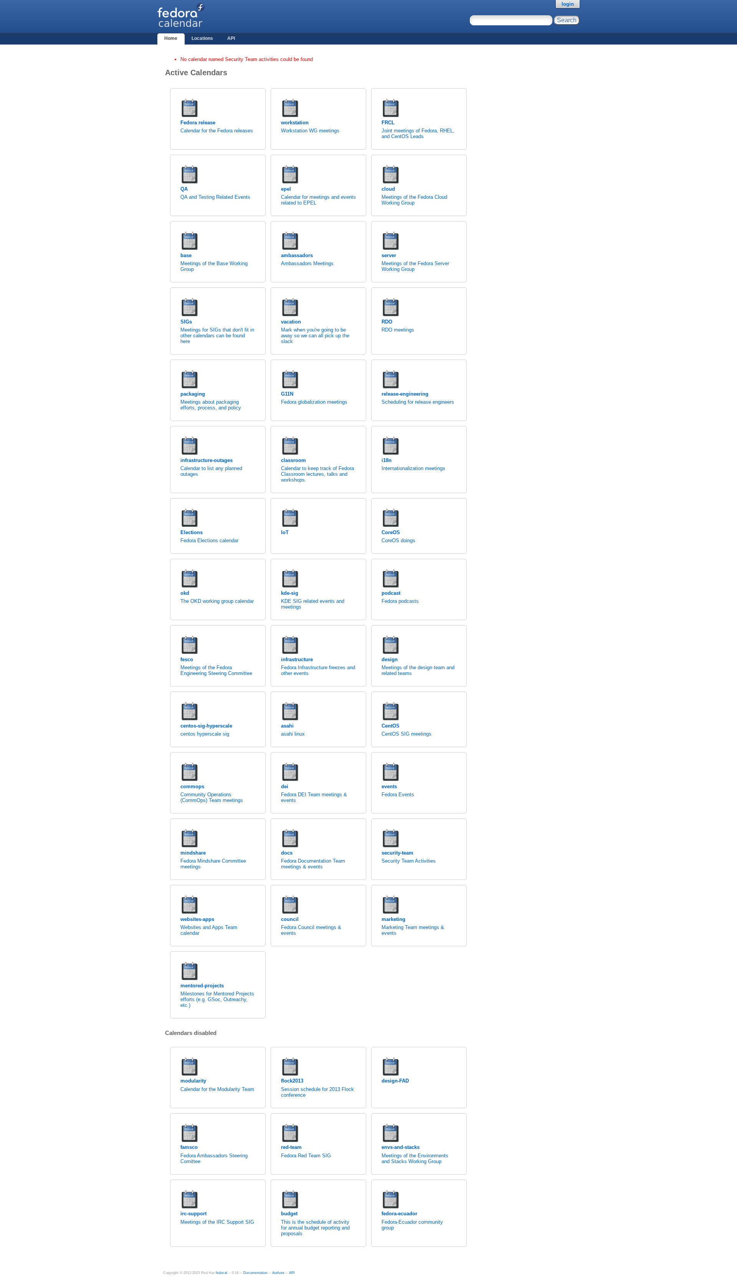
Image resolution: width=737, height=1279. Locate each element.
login (568, 4)
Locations (202, 38)
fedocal (221, 1273)
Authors (278, 1273)
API (231, 38)
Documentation (255, 1273)
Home (170, 38)
